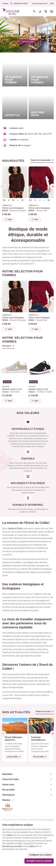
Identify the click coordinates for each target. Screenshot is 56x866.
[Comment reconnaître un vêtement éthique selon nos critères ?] (41, 726)
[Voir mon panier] (46, 11)
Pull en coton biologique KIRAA (14, 209)
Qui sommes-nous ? (40, 3)
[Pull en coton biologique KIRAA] (14, 182)
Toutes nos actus (43, 711)
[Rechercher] (34, 11)
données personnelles (12, 846)
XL (22, 200)
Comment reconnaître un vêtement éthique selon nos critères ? (40, 738)
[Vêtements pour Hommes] (41, 70)
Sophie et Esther (15, 528)
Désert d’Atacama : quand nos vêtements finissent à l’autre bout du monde (15, 738)
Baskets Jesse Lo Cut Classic (12, 390)
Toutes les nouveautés (40, 160)
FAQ (51, 3)
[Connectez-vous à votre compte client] (40, 11)
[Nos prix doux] (41, 103)
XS (4, 200)
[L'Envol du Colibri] (11, 11)
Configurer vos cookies (40, 855)
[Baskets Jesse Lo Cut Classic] (14, 368)
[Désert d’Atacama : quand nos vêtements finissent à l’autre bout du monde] (14, 726)
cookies (9, 835)
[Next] (52, 186)
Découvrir (6, 346)
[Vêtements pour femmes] (14, 70)
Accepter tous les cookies (39, 861)
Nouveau (7, 310)
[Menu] (52, 11)
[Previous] (3, 186)
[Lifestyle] (14, 103)
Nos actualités (16, 712)
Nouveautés (13, 160)
